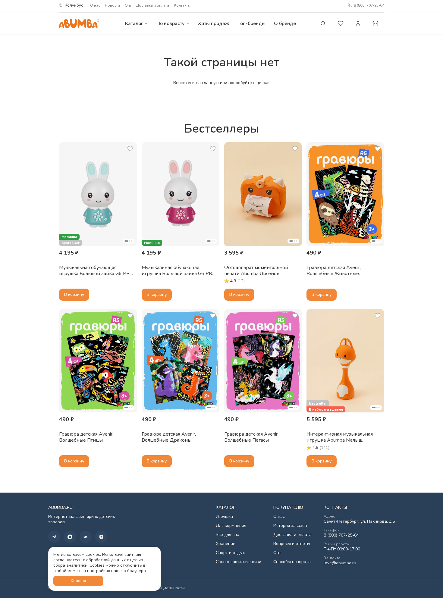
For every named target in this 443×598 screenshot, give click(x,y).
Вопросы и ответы (291, 543)
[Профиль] (358, 23)
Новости (112, 5)
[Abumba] (79, 23)
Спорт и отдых (230, 553)
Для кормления (231, 525)
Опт (128, 5)
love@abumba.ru (340, 563)
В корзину (74, 294)
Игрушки (224, 516)
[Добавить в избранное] (130, 148)
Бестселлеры (221, 128)
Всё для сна (227, 534)
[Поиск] (323, 23)
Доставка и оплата (152, 5)
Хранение (225, 543)
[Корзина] (375, 23)
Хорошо (78, 581)
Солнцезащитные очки (238, 562)
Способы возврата (292, 562)
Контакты (182, 5)
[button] (98, 194)
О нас (95, 5)
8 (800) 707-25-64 (341, 535)
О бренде (285, 23)
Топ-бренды (251, 23)
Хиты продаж (213, 23)
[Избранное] (340, 23)
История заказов (290, 525)
